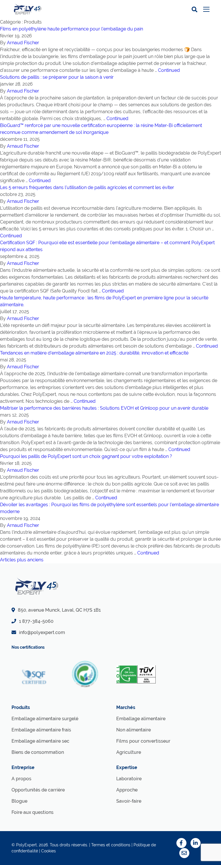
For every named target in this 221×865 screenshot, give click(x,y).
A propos (21, 778)
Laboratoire (129, 778)
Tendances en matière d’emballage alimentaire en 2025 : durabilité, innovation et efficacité (94, 353)
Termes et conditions (110, 845)
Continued (169, 70)
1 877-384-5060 (36, 621)
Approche (127, 790)
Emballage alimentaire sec (40, 741)
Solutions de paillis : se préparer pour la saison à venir (57, 77)
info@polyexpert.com (42, 632)
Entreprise (23, 767)
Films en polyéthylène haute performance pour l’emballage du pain (71, 29)
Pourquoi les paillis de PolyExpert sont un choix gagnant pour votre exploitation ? (86, 456)
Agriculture (128, 752)
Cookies (48, 851)
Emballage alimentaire (140, 718)
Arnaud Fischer (23, 42)
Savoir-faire (128, 801)
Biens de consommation (38, 752)
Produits (21, 707)
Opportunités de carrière (38, 790)
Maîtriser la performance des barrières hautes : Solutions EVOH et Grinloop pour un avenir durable (104, 408)
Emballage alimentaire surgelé (45, 718)
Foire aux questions (33, 812)
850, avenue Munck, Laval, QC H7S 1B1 (59, 610)
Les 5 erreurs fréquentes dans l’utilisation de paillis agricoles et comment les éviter (87, 187)
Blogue (19, 801)
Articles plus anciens (21, 559)
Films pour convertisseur (143, 741)
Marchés (125, 707)
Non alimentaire (133, 730)
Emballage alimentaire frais (41, 730)
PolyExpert (26, 845)
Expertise (126, 767)
